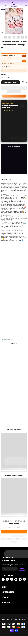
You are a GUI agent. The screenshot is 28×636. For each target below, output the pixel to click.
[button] (14, 91)
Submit (22, 569)
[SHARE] (26, 82)
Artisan (20, 535)
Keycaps (14, 535)
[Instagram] (7, 579)
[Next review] (16, 137)
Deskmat (24, 538)
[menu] (2, 5)
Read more (17, 128)
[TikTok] (15, 579)
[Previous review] (11, 137)
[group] (14, 124)
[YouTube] (20, 579)
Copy (24, 61)
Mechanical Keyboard (7, 538)
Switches (17, 538)
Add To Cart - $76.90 (11, 82)
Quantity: (3, 74)
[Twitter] (24, 579)
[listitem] (8, 153)
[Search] (6, 5)
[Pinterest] (11, 579)
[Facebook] (3, 579)
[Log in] (22, 5)
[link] (14, 469)
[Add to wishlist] (23, 82)
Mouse (14, 541)
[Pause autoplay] (22, 105)
